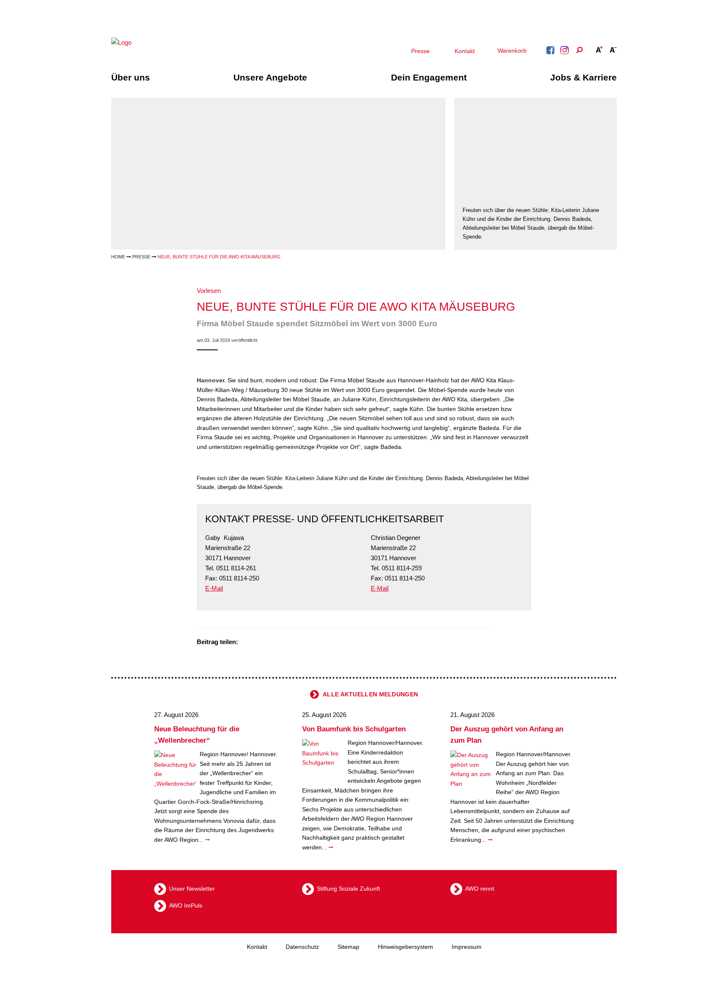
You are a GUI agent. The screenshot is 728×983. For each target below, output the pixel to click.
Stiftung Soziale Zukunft (348, 888)
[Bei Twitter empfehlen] (247, 643)
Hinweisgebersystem (405, 946)
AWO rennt (479, 888)
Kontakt (465, 51)
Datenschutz (302, 946)
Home (118, 256)
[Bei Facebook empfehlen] (257, 643)
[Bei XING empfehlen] (279, 643)
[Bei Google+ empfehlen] (268, 643)
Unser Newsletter (192, 888)
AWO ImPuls (185, 905)
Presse (420, 51)
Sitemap (348, 946)
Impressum (467, 946)
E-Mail (214, 588)
